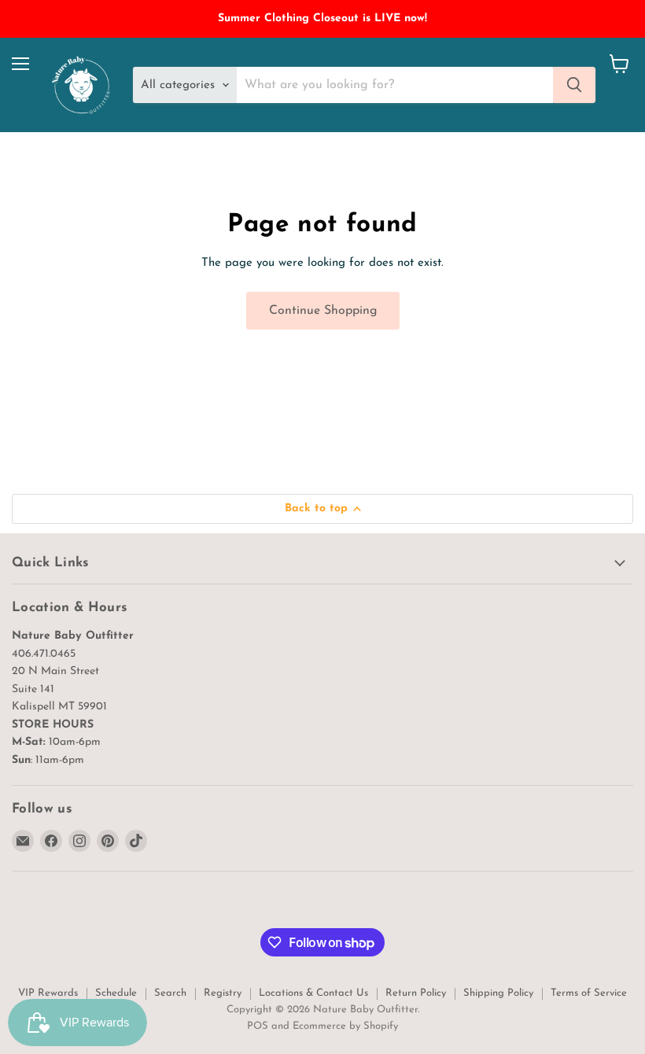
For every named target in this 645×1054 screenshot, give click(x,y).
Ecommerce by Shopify (345, 1026)
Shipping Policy (498, 993)
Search (170, 993)
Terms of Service (589, 993)
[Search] (574, 85)
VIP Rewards (48, 993)
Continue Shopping (323, 310)
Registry (222, 993)
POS (257, 1026)
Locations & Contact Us (313, 993)
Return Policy (415, 993)
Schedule (116, 993)
